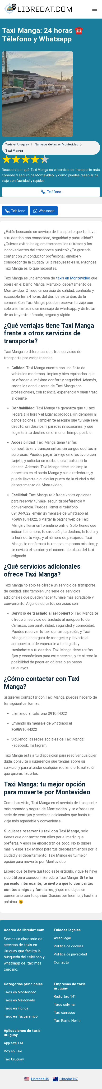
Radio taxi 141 (65, 996)
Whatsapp (47, 211)
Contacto (61, 962)
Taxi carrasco (64, 1012)
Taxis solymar (65, 1004)
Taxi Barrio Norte (67, 1021)
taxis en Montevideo (73, 278)
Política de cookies (68, 946)
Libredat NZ (69, 1079)
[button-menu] (94, 9)
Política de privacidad (70, 954)
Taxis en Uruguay (17, 144)
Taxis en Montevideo (20, 992)
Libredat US (40, 1079)
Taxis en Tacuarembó (21, 1016)
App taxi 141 (13, 1043)
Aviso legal (62, 938)
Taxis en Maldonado (19, 1000)
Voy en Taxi (13, 1051)
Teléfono (54, 192)
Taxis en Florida (16, 1008)
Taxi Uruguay (14, 1059)
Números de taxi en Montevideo (57, 144)
